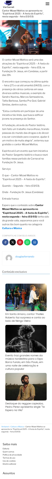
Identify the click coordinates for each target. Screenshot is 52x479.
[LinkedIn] (34, 242)
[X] (12, 242)
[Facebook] (5, 242)
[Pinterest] (20, 242)
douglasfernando (24, 256)
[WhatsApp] (27, 242)
